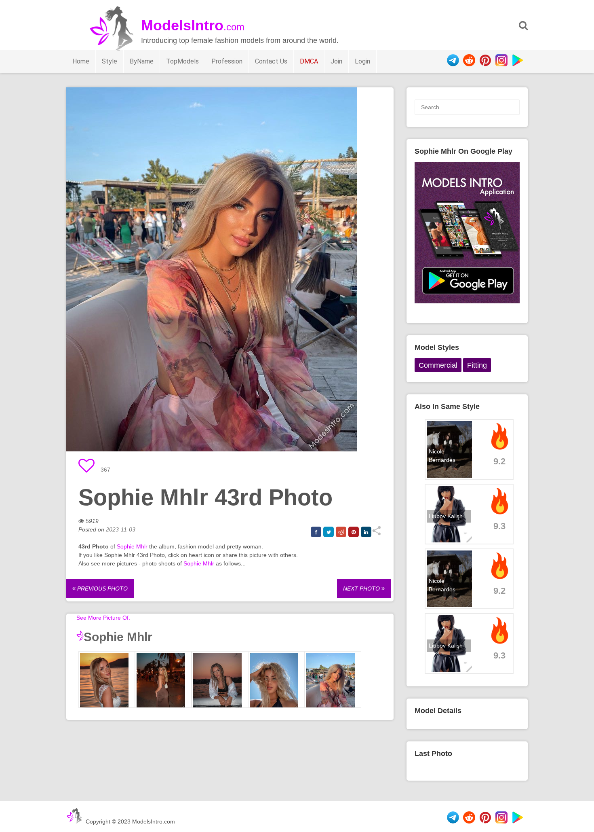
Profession (226, 61)
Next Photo (362, 588)
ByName (142, 61)
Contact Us (271, 61)
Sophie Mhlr (132, 546)
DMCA (309, 61)
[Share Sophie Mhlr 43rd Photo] (376, 533)
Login (362, 61)
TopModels (182, 61)
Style (109, 61)
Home (80, 61)
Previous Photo (102, 588)
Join (336, 61)
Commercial (438, 365)
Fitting (477, 365)
